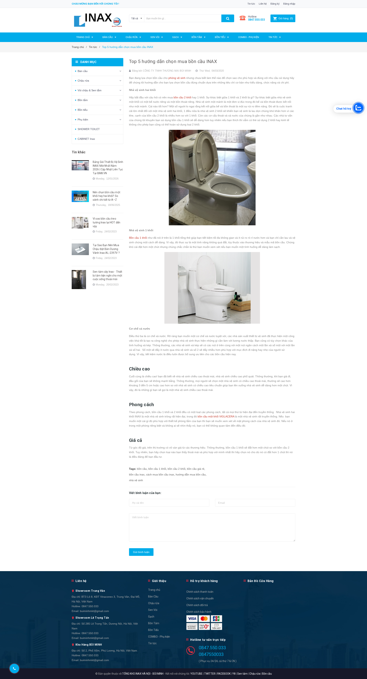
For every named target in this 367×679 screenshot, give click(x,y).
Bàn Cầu (153, 596)
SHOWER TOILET (89, 129)
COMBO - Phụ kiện (159, 636)
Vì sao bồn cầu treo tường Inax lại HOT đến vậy (106, 222)
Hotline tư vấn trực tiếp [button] (208, 640)
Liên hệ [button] (81, 581)
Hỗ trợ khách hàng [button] (204, 581)
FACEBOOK (224, 673)
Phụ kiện (83, 119)
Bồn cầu (267, 673)
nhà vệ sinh (136, 480)
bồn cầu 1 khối (157, 468)
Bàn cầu (83, 71)
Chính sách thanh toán (199, 591)
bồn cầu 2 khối (176, 468)
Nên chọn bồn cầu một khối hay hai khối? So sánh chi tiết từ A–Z (106, 196)
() (285, 18)
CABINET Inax (86, 138)
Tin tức (251, 3)
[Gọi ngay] (14, 669)
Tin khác (78, 152)
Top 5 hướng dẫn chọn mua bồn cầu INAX (173, 61)
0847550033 (211, 654)
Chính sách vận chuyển (200, 598)
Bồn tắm (83, 100)
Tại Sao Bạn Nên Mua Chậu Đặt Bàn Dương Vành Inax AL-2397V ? (106, 249)
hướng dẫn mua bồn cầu (191, 474)
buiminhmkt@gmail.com (94, 611)
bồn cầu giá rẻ (195, 468)
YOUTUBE (196, 673)
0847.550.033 (90, 606)
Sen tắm (242, 673)
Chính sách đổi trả (197, 605)
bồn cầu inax (137, 474)
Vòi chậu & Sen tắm (89, 90)
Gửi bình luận (141, 552)
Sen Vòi (152, 609)
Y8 (233, 673)
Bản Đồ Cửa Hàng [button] (261, 581)
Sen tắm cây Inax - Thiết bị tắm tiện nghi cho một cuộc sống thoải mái (107, 275)
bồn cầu (142, 468)
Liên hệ (263, 3)
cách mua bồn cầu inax (160, 474)
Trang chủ (154, 589)
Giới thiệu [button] (159, 581)
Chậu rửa (83, 80)
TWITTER (209, 673)
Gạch (151, 616)
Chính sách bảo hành (198, 611)
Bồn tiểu (83, 109)
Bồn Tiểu (153, 629)
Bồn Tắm (153, 623)
